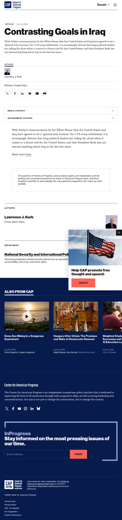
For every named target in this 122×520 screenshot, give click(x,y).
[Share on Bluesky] (30, 94)
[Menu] (115, 5)
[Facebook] (13, 408)
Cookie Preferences (12, 515)
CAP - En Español (11, 508)
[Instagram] (25, 408)
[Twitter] (6, 408)
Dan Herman (72, 352)
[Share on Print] (45, 94)
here (28, 154)
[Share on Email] (37, 94)
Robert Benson (60, 352)
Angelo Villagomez (27, 352)
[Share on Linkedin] (22, 94)
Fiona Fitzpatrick (11, 352)
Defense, (9, 85)
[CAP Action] (14, 484)
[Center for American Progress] (8, 5)
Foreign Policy (20, 85)
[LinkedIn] (31, 408)
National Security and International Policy (38, 254)
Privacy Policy (10, 505)
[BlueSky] (38, 408)
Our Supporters (11, 511)
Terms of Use (9, 501)
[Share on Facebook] (15, 94)
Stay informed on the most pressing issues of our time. (57, 438)
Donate (102, 4)
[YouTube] (19, 408)
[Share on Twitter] (7, 94)
